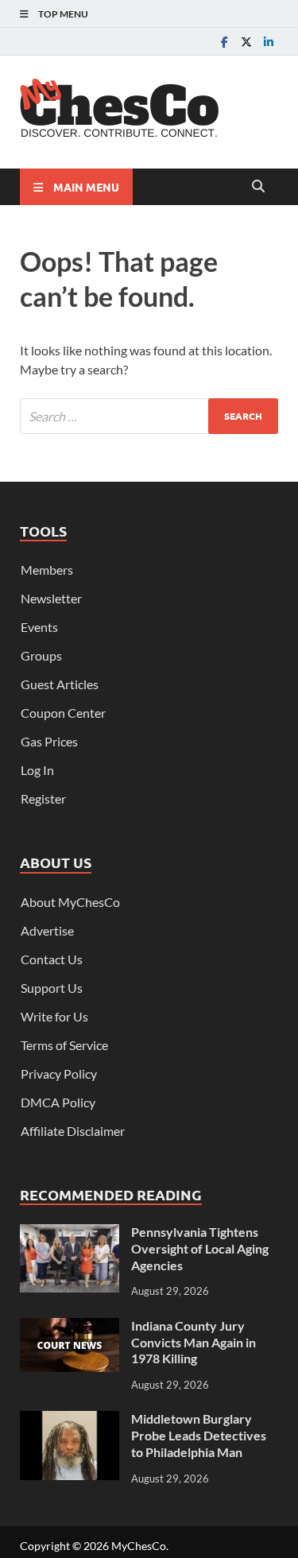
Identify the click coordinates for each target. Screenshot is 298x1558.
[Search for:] (149, 416)
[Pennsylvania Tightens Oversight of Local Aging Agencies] (69, 1233)
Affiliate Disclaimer (73, 1130)
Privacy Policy (59, 1073)
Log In (37, 769)
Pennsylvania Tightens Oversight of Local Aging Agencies (200, 1248)
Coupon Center (63, 712)
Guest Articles (60, 684)
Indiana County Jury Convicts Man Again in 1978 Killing (193, 1342)
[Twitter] (246, 42)
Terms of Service (64, 1044)
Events (39, 626)
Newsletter (51, 598)
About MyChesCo (70, 901)
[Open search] (258, 187)
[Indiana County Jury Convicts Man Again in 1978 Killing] (69, 1327)
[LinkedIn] (268, 42)
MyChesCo (138, 1545)
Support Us (52, 987)
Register (43, 798)
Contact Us (52, 959)
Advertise (47, 930)
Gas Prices (49, 741)
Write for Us (54, 1016)
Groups (41, 655)
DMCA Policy (58, 1102)
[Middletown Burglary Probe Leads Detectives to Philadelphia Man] (69, 1420)
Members (47, 569)
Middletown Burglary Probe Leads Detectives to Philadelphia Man (198, 1435)
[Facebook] (224, 42)
